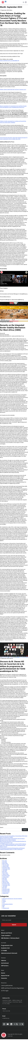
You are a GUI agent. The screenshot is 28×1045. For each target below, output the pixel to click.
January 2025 (5, 874)
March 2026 (5, 863)
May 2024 (4, 878)
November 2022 (6, 890)
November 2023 (6, 883)
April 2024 (4, 879)
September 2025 (6, 869)
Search (1, 827)
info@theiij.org (5, 1018)
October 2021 (5, 893)
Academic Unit (5, 948)
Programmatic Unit (7, 945)
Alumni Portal (5, 975)
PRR (3, 906)
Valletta (3, 960)
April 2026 (4, 862)
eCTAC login (4, 990)
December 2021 (6, 891)
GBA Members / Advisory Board (10, 938)
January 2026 (5, 866)
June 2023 (4, 886)
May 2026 (4, 860)
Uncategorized (5, 908)
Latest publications (7, 985)
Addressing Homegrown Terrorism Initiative (12, 898)
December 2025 (6, 867)
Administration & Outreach (9, 953)
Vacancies (4, 978)
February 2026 (5, 864)
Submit (14, 924)
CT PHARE (4, 950)
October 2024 (5, 877)
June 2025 (4, 870)
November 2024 (6, 875)
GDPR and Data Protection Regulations (12, 988)
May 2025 (4, 871)
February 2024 (5, 882)
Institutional (5, 963)
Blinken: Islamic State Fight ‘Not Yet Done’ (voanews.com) (13, 89)
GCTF (3, 902)
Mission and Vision (6, 933)
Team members (5, 935)
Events (3, 973)
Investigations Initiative (7, 904)
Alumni (4, 900)
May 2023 (4, 887)
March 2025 (5, 873)
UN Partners (4, 965)
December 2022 (6, 889)
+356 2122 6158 (6, 1011)
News (3, 905)
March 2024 (5, 881)
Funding (4, 901)
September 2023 (6, 885)
